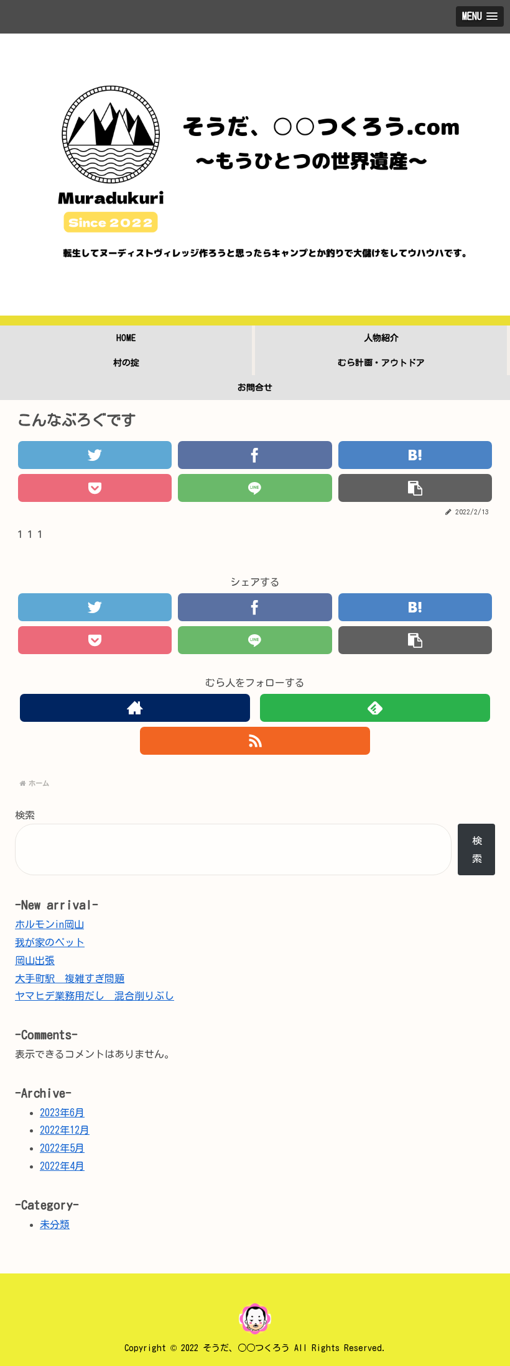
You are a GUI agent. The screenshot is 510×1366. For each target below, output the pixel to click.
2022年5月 (62, 1148)
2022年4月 (62, 1166)
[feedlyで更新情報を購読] (375, 708)
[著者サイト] (135, 708)
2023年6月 (62, 1113)
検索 (25, 815)
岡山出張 (35, 960)
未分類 (55, 1224)
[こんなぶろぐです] (415, 455)
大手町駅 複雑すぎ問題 (69, 978)
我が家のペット (50, 942)
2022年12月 (65, 1130)
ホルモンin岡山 (49, 924)
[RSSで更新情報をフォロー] (255, 741)
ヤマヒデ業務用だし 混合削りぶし (94, 996)
